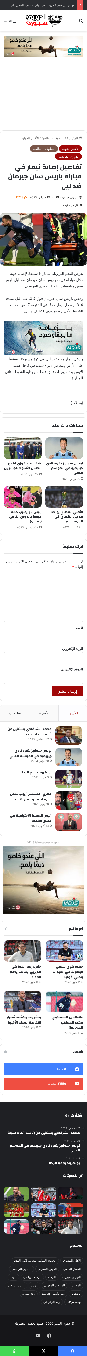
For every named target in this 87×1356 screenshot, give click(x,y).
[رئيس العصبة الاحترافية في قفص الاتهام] (68, 822)
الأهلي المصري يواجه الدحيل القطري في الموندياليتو (67, 517)
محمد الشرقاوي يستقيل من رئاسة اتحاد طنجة (29, 732)
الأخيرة (44, 713)
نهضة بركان (74, 1302)
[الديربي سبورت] (43, 20)
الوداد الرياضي (15, 1285)
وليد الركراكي (52, 1302)
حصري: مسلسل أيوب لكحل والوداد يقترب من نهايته (31, 797)
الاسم (79, 628)
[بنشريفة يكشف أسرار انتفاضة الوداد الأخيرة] (22, 1001)
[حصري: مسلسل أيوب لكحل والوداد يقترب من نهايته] (68, 800)
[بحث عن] (81, 22)
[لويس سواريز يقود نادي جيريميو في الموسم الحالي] (64, 448)
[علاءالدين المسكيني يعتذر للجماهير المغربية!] (64, 1001)
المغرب (76, 1285)
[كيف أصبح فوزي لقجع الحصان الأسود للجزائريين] (23, 448)
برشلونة (76, 1293)
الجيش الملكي (72, 1269)
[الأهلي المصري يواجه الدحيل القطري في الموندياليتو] (64, 497)
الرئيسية (73, 138)
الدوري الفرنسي (68, 156)
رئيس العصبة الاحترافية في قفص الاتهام (31, 818)
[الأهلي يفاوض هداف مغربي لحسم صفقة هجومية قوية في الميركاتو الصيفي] (16, 1210)
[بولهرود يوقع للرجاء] (68, 779)
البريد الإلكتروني (72, 649)
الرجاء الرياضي (32, 1277)
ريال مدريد (28, 1293)
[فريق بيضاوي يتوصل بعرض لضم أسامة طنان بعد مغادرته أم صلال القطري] (70, 1210)
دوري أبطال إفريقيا (53, 1293)
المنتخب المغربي (54, 1285)
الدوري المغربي (47, 1269)
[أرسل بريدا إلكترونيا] (57, 197)
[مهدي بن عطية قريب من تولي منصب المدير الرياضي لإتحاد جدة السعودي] (16, 1194)
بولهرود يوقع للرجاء (36, 772)
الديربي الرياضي (21, 1269)
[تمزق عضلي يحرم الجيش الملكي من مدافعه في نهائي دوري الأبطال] (70, 1193)
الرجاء (52, 1277)
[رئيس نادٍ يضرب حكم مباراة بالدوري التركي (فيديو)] (23, 497)
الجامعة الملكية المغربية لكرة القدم (35, 1260)
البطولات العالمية (53, 138)
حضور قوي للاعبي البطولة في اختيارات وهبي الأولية (67, 971)
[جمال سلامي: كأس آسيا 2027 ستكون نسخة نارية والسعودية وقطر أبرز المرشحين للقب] (43, 1226)
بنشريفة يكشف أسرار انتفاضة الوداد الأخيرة (24, 1020)
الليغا (13, 1277)
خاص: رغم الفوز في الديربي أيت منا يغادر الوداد (25, 971)
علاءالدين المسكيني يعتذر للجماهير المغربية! (67, 1022)
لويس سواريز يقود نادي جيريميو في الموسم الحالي (64, 468)
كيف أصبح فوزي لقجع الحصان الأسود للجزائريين (23, 465)
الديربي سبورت (69, 197)
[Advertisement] (43, 96)
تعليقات (15, 713)
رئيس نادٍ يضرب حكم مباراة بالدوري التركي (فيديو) (25, 517)
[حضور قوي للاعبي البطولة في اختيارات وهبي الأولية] (64, 951)
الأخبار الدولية (30, 138)
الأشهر (73, 713)
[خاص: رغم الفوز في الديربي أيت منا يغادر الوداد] (22, 951)
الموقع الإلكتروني (72, 669)
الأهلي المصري (72, 1260)
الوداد (34, 1285)
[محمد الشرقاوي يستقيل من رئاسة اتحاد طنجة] (68, 735)
